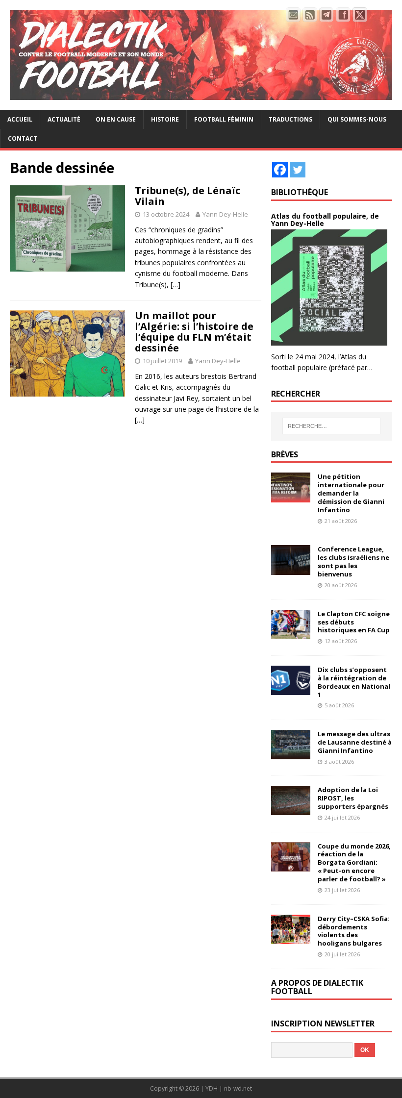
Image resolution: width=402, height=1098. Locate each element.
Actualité (64, 119)
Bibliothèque (299, 192)
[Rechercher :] (331, 426)
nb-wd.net (238, 1088)
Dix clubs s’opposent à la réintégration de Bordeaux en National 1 (354, 682)
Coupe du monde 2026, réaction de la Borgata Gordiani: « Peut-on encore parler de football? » (354, 863)
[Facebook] (280, 169)
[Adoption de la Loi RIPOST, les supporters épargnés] (290, 809)
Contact (22, 138)
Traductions (290, 119)
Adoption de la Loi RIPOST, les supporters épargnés (353, 798)
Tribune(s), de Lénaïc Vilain (187, 196)
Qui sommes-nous (356, 119)
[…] (175, 284)
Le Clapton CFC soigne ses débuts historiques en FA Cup (354, 622)
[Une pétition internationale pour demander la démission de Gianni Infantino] (290, 496)
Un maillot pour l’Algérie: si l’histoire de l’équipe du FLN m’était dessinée (194, 331)
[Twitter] (297, 169)
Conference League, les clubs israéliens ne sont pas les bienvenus (353, 561)
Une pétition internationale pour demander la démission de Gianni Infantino (351, 493)
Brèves (284, 454)
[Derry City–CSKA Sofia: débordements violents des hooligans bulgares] (290, 938)
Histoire (165, 119)
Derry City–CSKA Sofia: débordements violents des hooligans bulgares (354, 931)
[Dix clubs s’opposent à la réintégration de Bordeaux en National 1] (290, 689)
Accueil (19, 119)
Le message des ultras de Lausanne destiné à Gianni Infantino (355, 742)
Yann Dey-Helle (225, 214)
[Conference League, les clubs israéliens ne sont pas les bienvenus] (290, 569)
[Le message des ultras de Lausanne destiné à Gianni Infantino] (290, 753)
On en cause (116, 119)
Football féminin (223, 119)
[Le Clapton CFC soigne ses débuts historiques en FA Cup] (290, 633)
